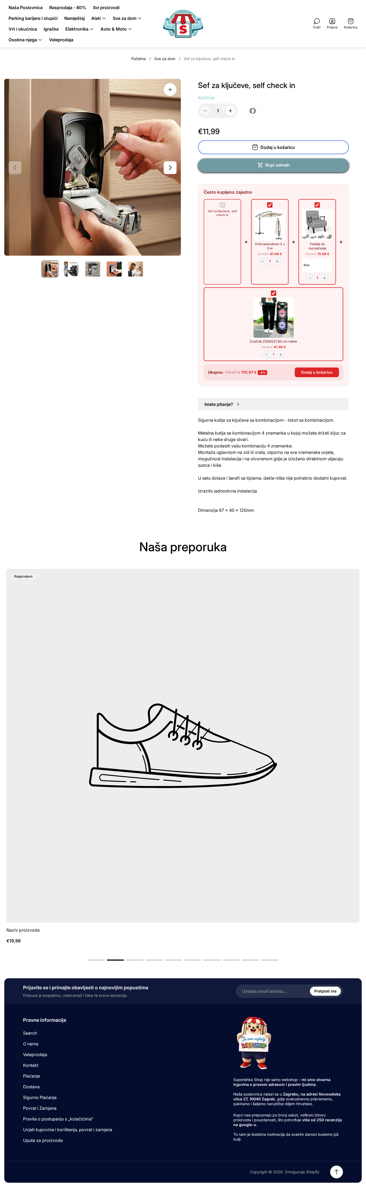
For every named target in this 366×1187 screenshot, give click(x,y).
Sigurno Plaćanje (40, 1097)
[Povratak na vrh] (336, 1172)
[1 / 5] (49, 269)
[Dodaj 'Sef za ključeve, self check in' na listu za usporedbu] (252, 110)
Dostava (31, 1086)
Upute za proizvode (43, 1140)
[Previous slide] (15, 167)
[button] (96, 960)
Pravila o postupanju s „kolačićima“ (58, 1119)
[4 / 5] (114, 269)
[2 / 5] (71, 269)
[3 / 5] (92, 269)
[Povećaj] (170, 89)
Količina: (206, 97)
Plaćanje (31, 1076)
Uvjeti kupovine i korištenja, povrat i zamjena (67, 1129)
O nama (30, 1043)
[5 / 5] (135, 269)
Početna (138, 58)
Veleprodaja (35, 1054)
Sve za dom (164, 58)
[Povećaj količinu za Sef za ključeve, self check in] (230, 111)
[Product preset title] (183, 746)
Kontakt (30, 1065)
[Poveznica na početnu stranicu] (253, 1043)
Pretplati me (325, 991)
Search (30, 1033)
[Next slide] (170, 167)
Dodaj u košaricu (317, 372)
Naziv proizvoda (23, 930)
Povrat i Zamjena (40, 1108)
